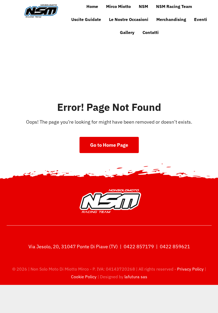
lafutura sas (135, 276)
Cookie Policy (84, 276)
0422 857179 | (141, 247)
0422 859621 (175, 247)
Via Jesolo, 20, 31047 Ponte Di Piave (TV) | (75, 247)
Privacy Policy (191, 269)
